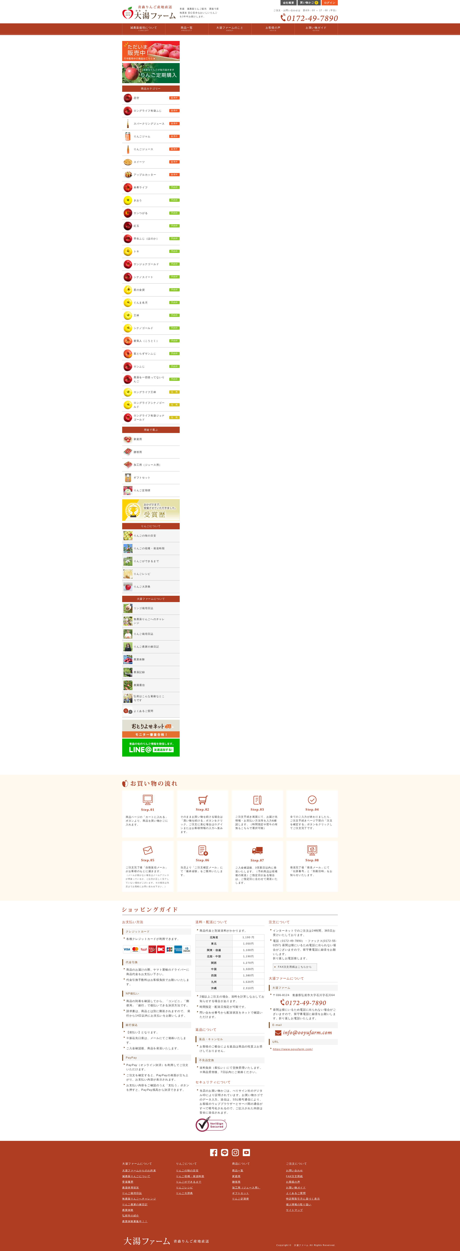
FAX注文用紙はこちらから (295, 967)
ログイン (329, 2)
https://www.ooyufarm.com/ (293, 1049)
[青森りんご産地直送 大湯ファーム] (148, 17)
